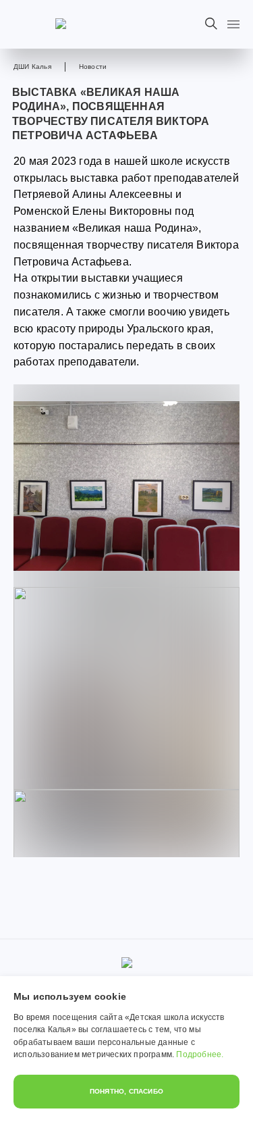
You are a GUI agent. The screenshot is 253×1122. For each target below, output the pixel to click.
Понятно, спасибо (126, 1091)
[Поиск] (211, 24)
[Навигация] (233, 24)
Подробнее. (199, 1054)
